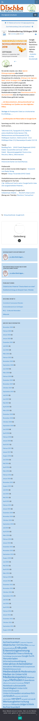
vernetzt (24, 696)
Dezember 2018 (8, 414)
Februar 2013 (7, 577)
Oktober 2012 (7, 592)
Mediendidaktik (12, 671)
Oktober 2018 (7, 422)
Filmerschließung (24, 653)
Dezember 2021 (8, 342)
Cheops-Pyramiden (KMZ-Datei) (19, 173)
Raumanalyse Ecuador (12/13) (26, 140)
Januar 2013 (7, 581)
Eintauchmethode (9, 215)
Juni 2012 (6, 603)
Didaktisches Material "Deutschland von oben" (19, 286)
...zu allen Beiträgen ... (16, 257)
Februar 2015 (7, 505)
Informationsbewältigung (14, 661)
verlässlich (18, 696)
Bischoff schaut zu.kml (27, 193)
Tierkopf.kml (28, 195)
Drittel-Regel (31, 645)
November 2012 (8, 588)
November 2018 (8, 418)
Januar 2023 (7, 335)
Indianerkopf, (6, 193)
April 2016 (6, 467)
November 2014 (8, 516)
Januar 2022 (7, 338)
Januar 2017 (7, 452)
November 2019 (8, 384)
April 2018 (6, 433)
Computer (23, 642)
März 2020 (6, 372)
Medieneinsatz (28, 671)
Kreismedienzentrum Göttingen (13, 307)
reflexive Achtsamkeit (9, 683)
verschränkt (7, 699)
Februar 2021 (7, 357)
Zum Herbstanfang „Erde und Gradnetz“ (18, 26)
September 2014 (8, 524)
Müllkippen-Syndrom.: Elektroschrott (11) (16, 138)
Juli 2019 (5, 395)
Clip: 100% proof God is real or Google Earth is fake (19, 183)
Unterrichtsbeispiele (11, 691)
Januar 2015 (7, 509)
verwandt (32, 699)
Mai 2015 (6, 497)
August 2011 (7, 630)
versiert (16, 698)
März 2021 (6, 353)
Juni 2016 (6, 459)
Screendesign (20, 683)
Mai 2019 (6, 403)
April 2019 (6, 406)
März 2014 (6, 535)
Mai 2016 (6, 463)
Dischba (24, 645)
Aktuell (22, 34)
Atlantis (14, 193)
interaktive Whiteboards (13, 666)
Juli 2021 (5, 346)
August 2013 (7, 558)
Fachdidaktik (9, 653)
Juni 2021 (6, 350)
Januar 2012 (7, 615)
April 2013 (6, 569)
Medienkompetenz (14, 677)
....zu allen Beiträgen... (16, 273)
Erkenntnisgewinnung (16, 650)
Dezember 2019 (8, 380)
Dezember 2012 (8, 584)
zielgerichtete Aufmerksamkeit (18, 705)
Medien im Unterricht (15, 674)
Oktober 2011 (7, 622)
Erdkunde (21, 647)
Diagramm (29, 642)
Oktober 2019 (7, 388)
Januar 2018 (7, 441)
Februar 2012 (7, 611)
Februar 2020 (7, 376)
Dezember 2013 (8, 546)
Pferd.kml (20, 195)
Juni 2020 (6, 369)
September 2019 (8, 391)
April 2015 (6, 501)
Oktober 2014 (7, 520)
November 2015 (8, 482)
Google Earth (20, 215)
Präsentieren (28, 680)
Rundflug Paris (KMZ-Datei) (12, 147)
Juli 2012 (5, 599)
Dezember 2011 (8, 618)
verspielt (25, 699)
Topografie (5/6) (18, 130)
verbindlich (8, 695)
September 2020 (8, 365)
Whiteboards (7, 704)
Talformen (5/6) (7, 130)
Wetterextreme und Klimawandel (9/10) (15, 135)
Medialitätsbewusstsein (12, 669)
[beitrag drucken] (35, 34)
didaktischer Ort (11, 644)
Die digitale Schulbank (9, 15)
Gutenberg (13, 34)
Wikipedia (6, 314)
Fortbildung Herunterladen (12, 656)
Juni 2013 (6, 562)
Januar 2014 (7, 543)
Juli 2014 (5, 528)
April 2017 (6, 444)
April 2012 (6, 607)
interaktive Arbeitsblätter (18, 663)
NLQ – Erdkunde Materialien (11, 310)
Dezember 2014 (8, 512)
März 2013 (6, 573)
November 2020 (8, 361)
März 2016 (6, 471)
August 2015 (7, 486)
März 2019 (6, 410)
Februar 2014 (7, 539)
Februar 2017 (7, 448)
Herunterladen (10, 658)
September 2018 (8, 425)
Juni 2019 (6, 399)
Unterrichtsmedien (12, 693)
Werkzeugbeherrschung (16, 701)
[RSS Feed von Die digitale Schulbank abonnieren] (2, 1)
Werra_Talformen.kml (16, 154)
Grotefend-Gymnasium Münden (13, 303)
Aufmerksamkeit (11, 642)
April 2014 (6, 531)
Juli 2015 (5, 490)
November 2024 (8, 327)
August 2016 (7, 456)
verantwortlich (28, 693)
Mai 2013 (6, 565)
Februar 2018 (7, 437)
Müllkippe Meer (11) (9, 140)
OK (20, 718)
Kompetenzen (29, 667)
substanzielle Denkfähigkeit (14, 686)
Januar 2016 (7, 478)
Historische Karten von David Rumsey (14, 162)
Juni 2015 (6, 494)
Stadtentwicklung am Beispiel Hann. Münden (18, 290)
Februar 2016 (7, 475)
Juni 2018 (6, 429)
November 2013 (8, 550)
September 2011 (8, 626)
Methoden (16, 680)
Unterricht (22, 688)
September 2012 (8, 596)
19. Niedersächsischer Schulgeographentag (20, 23)
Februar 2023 (7, 331)
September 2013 (8, 554)
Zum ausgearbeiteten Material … (13, 185)
